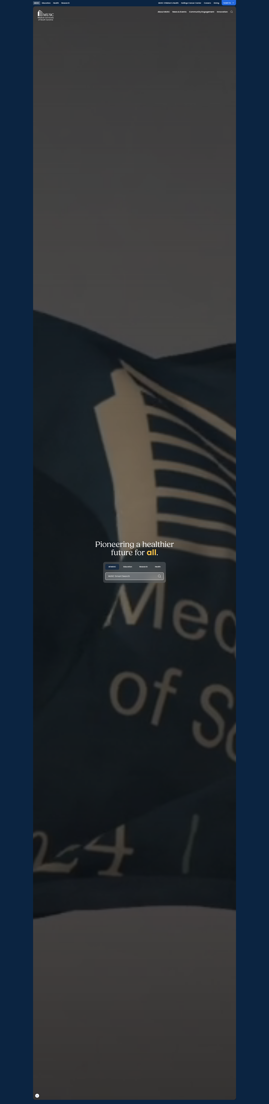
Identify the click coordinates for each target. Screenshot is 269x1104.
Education (46, 3)
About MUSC (164, 11)
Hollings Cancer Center (191, 3)
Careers (207, 3)
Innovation (222, 11)
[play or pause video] (37, 1096)
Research (65, 3)
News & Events (179, 11)
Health (56, 3)
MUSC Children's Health (168, 3)
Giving (216, 3)
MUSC (36, 3)
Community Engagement (201, 11)
